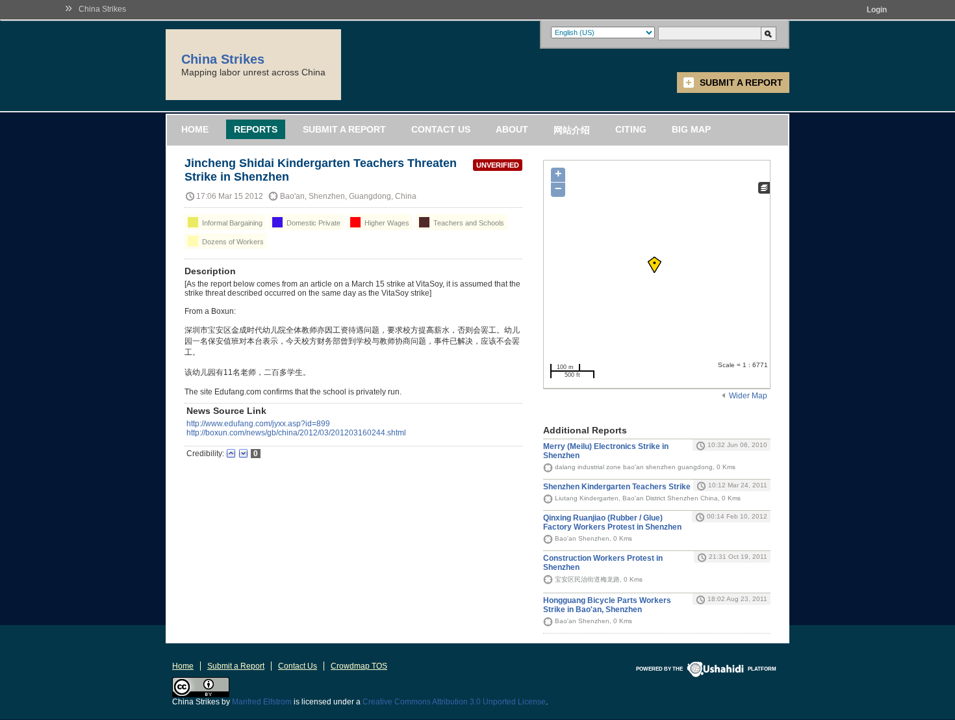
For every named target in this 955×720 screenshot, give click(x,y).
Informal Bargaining (231, 223)
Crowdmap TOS (359, 666)
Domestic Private (312, 223)
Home (195, 129)
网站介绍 (572, 130)
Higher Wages (386, 223)
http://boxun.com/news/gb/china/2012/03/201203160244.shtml (296, 432)
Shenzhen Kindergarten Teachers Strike (617, 486)
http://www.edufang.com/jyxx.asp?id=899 (258, 423)
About (512, 129)
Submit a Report (741, 82)
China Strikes (102, 9)
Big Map (691, 129)
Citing (630, 129)
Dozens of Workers (232, 242)
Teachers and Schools (467, 223)
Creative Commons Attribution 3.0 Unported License (454, 701)
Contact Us (440, 129)
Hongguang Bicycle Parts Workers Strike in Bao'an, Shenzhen (607, 605)
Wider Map (748, 395)
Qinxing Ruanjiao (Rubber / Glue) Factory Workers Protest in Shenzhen (612, 522)
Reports (255, 129)
